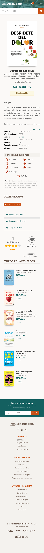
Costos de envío (22, 493)
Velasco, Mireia (21, 314)
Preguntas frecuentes (22, 503)
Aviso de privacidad (22, 461)
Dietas (21, 137)
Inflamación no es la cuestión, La (24, 312)
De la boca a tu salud (24, 291)
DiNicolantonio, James (24, 272)
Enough (19, 331)
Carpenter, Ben (21, 355)
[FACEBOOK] (18, 430)
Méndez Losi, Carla (22, 82)
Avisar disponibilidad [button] (17, 221)
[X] (22, 430)
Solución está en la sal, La (26, 270)
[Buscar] (41, 11)
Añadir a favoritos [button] (15, 215)
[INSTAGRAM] (26, 430)
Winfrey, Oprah (21, 333)
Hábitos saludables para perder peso (25, 352)
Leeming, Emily (21, 375)
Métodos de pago (22, 496)
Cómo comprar (22, 490)
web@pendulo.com (22, 443)
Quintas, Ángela (21, 292)
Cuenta (22, 506)
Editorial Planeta (25, 131)
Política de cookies (22, 471)
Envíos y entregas (22, 500)
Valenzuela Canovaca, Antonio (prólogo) (26, 315)
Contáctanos (22, 446)
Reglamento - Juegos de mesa (22, 478)
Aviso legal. (22, 464)
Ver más (37, 129)
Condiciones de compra (22, 475)
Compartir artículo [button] (15, 227)
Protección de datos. (22, 468)
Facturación (22, 510)
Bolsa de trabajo (22, 449)
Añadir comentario (12, 204)
